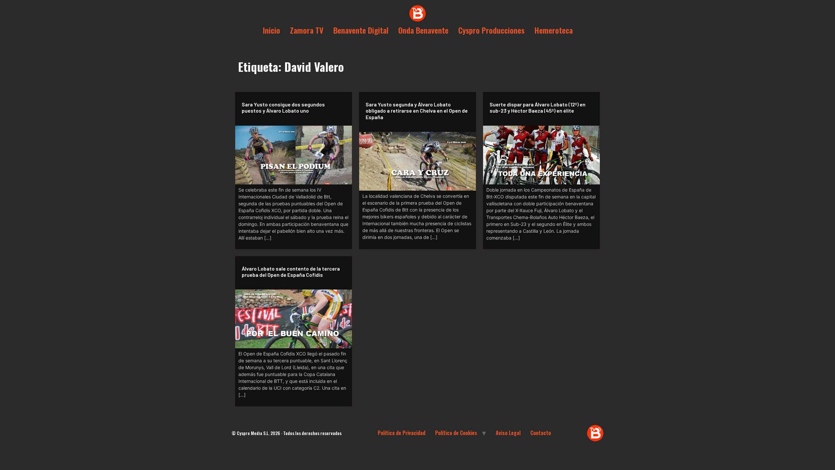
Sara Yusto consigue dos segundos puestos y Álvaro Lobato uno (283, 107)
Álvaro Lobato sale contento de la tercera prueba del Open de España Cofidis (291, 271)
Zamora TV (307, 30)
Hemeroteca (553, 30)
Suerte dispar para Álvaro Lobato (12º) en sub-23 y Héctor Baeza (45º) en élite (537, 107)
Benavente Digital (360, 30)
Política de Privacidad (401, 433)
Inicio (271, 30)
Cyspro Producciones (491, 30)
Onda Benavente (423, 30)
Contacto (540, 433)
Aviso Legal (508, 433)
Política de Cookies (456, 433)
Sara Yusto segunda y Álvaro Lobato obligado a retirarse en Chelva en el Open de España (417, 110)
